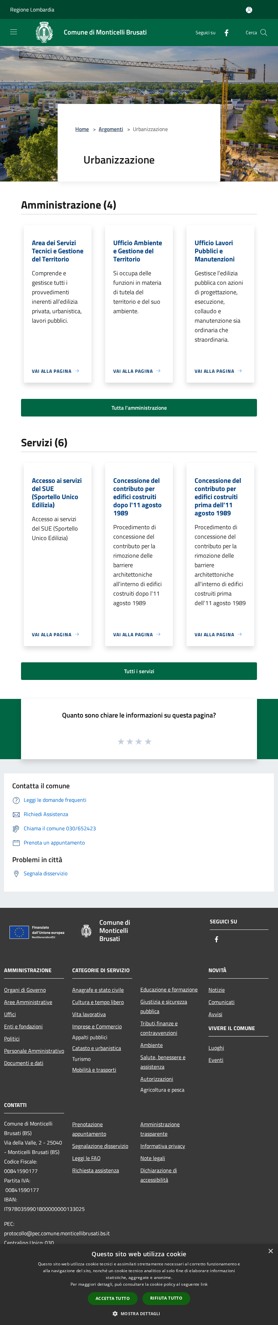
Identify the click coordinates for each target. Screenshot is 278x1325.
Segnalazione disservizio (100, 1146)
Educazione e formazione (169, 989)
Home (82, 129)
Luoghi (216, 1048)
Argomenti (111, 129)
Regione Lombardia (32, 9)
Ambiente (151, 1045)
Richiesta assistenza (95, 1170)
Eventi (216, 1060)
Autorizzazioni (156, 1079)
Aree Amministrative (28, 1002)
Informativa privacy (162, 1146)
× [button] (270, 1251)
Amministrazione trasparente (160, 1129)
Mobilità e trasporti (94, 1070)
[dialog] (139, 1284)
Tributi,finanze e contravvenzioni (159, 1028)
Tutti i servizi (139, 671)
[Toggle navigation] (13, 32)
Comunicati (222, 1002)
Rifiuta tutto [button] (166, 1298)
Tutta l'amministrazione (139, 408)
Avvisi (215, 1014)
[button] (139, 1313)
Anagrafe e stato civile (98, 990)
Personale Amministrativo (34, 1051)
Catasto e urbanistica (96, 1048)
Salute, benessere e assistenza (162, 1062)
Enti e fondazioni (23, 1026)
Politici (12, 1038)
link (204, 1284)
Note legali (152, 1158)
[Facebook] (224, 32)
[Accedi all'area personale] (249, 10)
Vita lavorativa (89, 1014)
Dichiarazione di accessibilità (158, 1175)
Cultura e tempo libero (98, 1002)
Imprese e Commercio (97, 1026)
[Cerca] (264, 32)
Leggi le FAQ (86, 1158)
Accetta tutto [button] (113, 1298)
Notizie (217, 990)
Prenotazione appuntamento (89, 1129)
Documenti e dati (23, 1063)
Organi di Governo (25, 990)
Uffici (10, 1014)
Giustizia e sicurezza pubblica (163, 1006)
